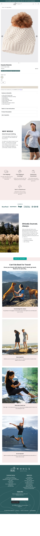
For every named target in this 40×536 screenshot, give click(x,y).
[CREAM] (2, 77)
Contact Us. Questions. (10, 477)
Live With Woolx (11, 486)
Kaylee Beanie (8, 7)
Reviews (2, 68)
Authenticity (10, 485)
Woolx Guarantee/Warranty (10, 484)
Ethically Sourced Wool (29, 482)
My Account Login (29, 485)
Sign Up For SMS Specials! (29, 480)
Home (3, 7)
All (5, 7)
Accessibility (29, 477)
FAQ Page (11, 480)
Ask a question (5, 115)
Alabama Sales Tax (29, 486)
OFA (3, 82)
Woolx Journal (29, 481)
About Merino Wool (29, 478)
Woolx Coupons (29, 484)
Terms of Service (24, 510)
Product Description (7, 112)
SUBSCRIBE (15, 502)
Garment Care (10, 481)
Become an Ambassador (29, 488)
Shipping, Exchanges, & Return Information (11, 479)
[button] (2, 36)
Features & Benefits (6, 93)
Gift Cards (11, 482)
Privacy (17, 510)
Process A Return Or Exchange (10, 478)
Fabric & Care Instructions (8, 108)
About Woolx (29, 479)
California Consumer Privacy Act (29, 487)
